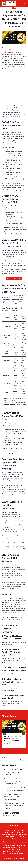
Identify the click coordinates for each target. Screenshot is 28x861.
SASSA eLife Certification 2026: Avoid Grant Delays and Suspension (14, 772)
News (14, 8)
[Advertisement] (14, 88)
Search (4, 757)
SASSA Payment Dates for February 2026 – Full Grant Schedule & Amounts (12, 781)
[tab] (10, 748)
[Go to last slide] (4, 733)
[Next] (23, 733)
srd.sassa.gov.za (14, 619)
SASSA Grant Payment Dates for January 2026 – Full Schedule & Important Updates (14, 797)
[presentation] (14, 726)
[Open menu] (24, 3)
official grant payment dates (10, 52)
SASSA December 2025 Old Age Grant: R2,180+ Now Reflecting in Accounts (14, 806)
